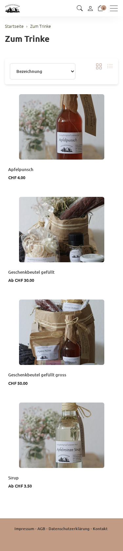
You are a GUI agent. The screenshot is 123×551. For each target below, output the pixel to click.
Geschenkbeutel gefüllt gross (37, 375)
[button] (79, 8)
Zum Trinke (27, 38)
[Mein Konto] (90, 8)
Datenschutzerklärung (69, 528)
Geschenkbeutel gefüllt (31, 272)
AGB (41, 528)
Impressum (24, 528)
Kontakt (100, 528)
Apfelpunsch (20, 169)
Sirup (13, 478)
